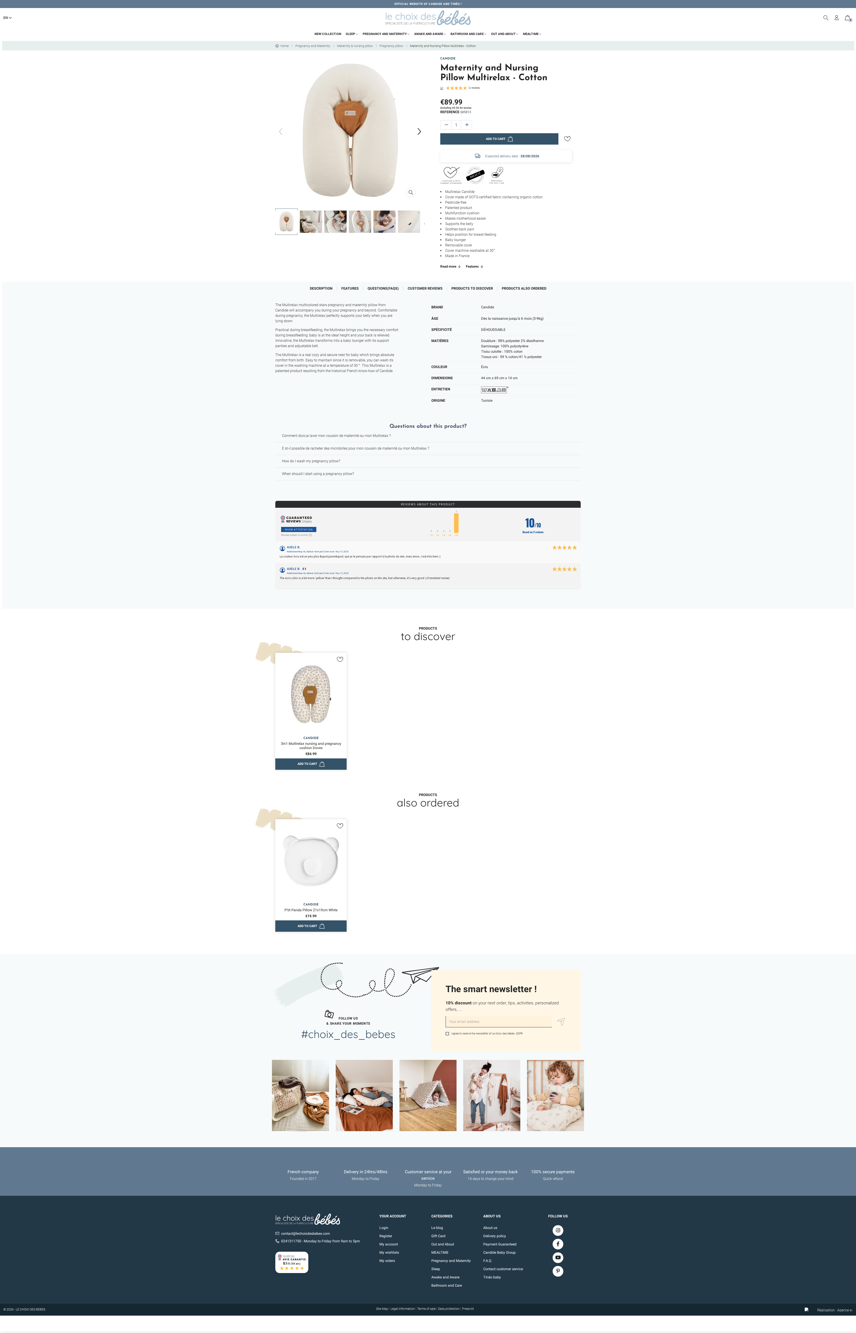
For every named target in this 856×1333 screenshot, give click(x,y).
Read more (448, 266)
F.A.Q (487, 1261)
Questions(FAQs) (383, 288)
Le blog (437, 1228)
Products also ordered (524, 288)
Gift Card (438, 1236)
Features (473, 266)
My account (388, 1244)
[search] (826, 17)
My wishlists (389, 1252)
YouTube (558, 1257)
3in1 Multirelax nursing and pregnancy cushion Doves (311, 745)
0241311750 (291, 1241)
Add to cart (496, 139)
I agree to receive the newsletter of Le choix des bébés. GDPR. (486, 1033)
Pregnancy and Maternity (451, 1261)
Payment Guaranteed (499, 1244)
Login (383, 1228)
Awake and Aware (445, 1277)
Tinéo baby (492, 1277)
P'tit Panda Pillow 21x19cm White (310, 910)
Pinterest (558, 1271)
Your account (392, 1216)
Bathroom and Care (446, 1285)
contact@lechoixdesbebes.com (305, 1233)
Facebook (558, 1244)
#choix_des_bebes (348, 1034)
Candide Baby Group (499, 1252)
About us (490, 1228)
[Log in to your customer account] (836, 17)
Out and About (442, 1244)
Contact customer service (503, 1269)
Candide (447, 58)
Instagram (558, 1230)
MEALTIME (440, 1252)
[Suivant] (419, 131)
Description (321, 288)
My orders (387, 1261)
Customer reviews (425, 288)
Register (385, 1236)
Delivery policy (494, 1236)
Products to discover (472, 288)
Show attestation (299, 529)
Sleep (435, 1269)
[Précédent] (280, 131)
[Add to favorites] (567, 138)
